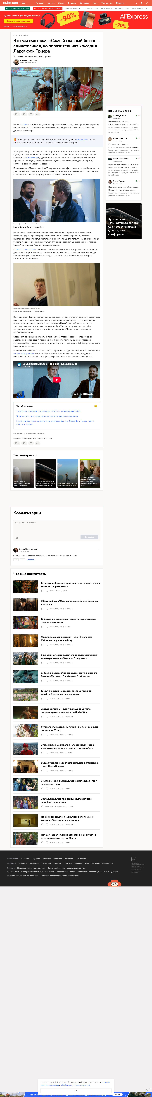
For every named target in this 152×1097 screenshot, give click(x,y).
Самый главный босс (24, 249)
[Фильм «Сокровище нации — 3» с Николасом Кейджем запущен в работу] (57, 641)
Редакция (57, 858)
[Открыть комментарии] (46, 590)
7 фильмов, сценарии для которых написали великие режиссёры (48, 411)
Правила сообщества (66, 872)
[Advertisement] (57, 498)
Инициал (78, 863)
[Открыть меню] (98, 549)
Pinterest (58, 863)
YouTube (68, 863)
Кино (58, 591)
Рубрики (36, 858)
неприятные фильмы (23, 353)
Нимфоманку (31, 157)
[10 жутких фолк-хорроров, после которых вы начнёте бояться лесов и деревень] (57, 695)
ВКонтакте (34, 863)
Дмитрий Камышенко (28, 60)
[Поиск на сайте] (136, 3)
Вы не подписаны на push (103, 863)
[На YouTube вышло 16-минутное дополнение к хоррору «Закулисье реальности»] (57, 820)
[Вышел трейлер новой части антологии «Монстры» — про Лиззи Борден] (57, 766)
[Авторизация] (147, 3)
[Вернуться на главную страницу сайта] (11, 3)
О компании (81, 858)
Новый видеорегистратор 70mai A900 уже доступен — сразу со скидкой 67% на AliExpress (123, 130)
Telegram (22, 863)
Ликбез (69, 752)
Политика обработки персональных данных (66, 868)
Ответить (31, 560)
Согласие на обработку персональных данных (98, 872)
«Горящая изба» (61, 806)
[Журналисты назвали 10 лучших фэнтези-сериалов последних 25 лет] (57, 730)
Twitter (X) (46, 863)
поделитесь (82, 139)
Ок (76, 1091)
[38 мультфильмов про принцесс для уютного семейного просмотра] (57, 802)
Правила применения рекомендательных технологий (30, 872)
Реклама (83, 485)
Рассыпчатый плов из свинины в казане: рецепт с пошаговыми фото (124, 151)
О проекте (25, 858)
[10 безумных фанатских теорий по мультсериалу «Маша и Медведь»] (57, 623)
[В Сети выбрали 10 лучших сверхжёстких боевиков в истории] (57, 605)
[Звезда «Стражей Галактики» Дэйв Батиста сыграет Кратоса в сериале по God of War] (57, 713)
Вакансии (69, 858)
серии (25, 124)
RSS (87, 863)
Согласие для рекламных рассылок (22, 875)
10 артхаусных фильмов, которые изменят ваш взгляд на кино (47, 416)
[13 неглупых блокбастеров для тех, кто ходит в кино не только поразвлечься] (57, 587)
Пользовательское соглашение (31, 868)
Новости (70, 609)
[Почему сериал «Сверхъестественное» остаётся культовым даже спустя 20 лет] (57, 838)
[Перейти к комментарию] (123, 124)
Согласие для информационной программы (60, 875)
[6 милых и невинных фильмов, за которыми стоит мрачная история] (57, 784)
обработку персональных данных (75, 1085)
